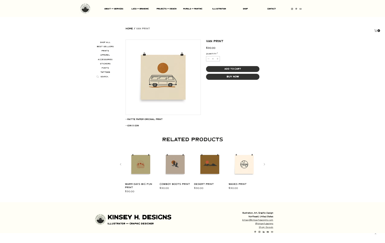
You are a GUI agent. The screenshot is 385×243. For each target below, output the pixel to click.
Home (129, 29)
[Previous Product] (120, 164)
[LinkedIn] (263, 232)
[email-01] (300, 9)
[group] (192, 171)
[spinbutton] (213, 58)
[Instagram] (292, 9)
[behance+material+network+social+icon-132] (268, 232)
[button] (377, 30)
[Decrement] (208, 58)
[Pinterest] (296, 9)
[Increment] (217, 58)
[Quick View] (141, 164)
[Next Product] (264, 164)
